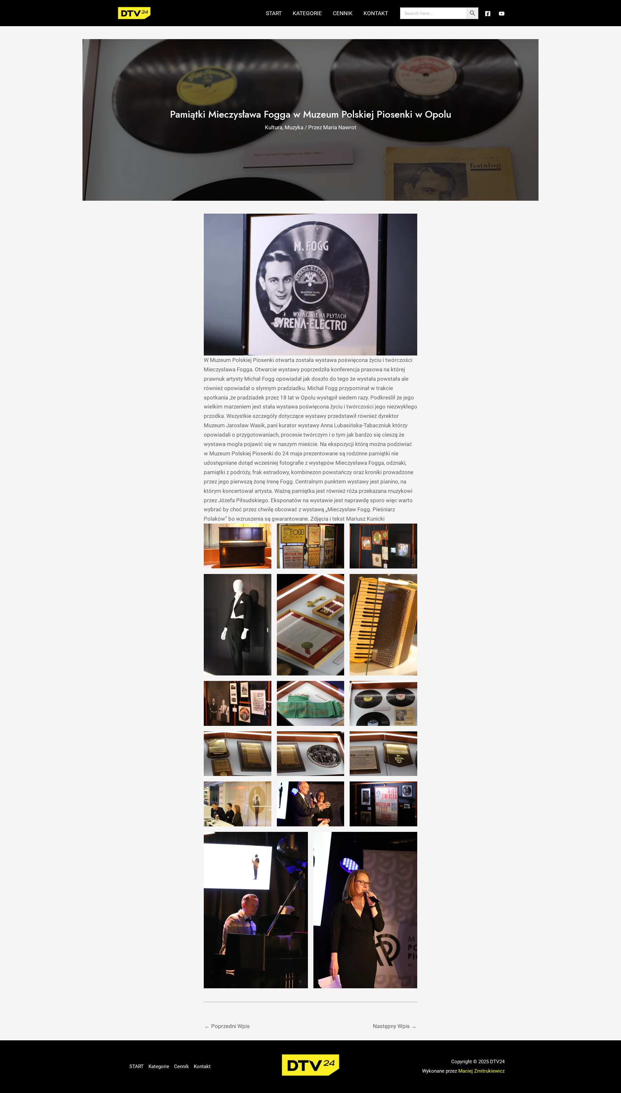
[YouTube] (502, 13)
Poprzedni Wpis (227, 1026)
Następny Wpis (395, 1026)
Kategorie (307, 13)
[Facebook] (488, 13)
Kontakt (376, 13)
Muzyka (294, 127)
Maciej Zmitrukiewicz (481, 1071)
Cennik (343, 13)
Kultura (273, 127)
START (274, 13)
